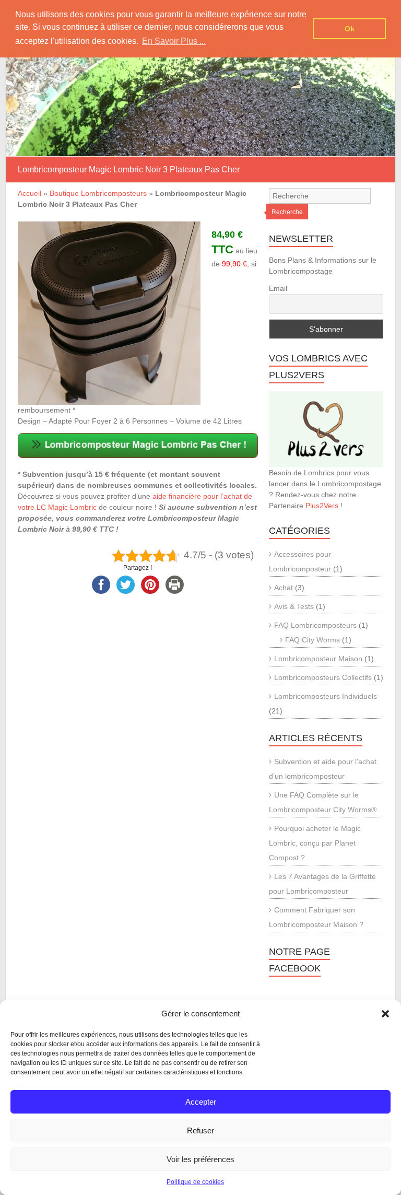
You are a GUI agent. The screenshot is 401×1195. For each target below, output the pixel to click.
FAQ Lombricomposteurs (315, 625)
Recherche (287, 212)
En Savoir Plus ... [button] (174, 41)
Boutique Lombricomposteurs (98, 193)
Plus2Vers (321, 505)
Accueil (29, 193)
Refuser (200, 1130)
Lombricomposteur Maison (318, 658)
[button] (385, 1014)
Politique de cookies (195, 1182)
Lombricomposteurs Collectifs (323, 677)
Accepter (200, 1101)
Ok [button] (350, 29)
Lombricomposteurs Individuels (325, 696)
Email (278, 288)
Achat (283, 587)
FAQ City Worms (312, 640)
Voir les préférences (200, 1159)
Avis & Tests (294, 606)
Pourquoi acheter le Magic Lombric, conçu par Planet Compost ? (315, 843)
